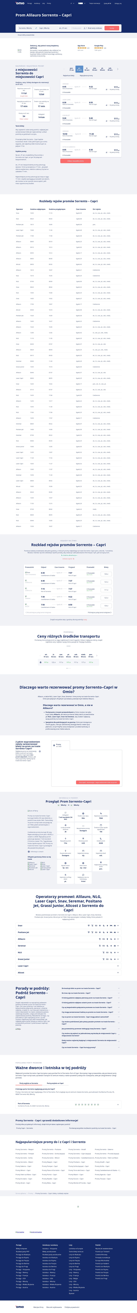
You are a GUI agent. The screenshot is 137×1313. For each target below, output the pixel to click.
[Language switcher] (82, 3)
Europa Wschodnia (102, 1261)
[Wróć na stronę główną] (21, 3)
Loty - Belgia (73, 1278)
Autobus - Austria (48, 1287)
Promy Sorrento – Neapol (24, 1149)
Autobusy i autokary (50, 1245)
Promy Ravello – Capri (49, 1179)
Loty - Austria (74, 1290)
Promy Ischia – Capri (102, 1166)
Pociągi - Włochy (22, 1281)
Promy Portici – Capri (49, 1175)
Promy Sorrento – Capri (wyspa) (79, 1154)
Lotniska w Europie (76, 1249)
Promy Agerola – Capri (103, 1175)
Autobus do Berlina (49, 1266)
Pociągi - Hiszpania (23, 1269)
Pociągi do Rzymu (22, 1258)
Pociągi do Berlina (22, 1263)
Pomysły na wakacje (102, 1258)
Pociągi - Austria (22, 1287)
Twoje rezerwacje (94, 3)
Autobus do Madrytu (50, 1258)
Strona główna (21, 1193)
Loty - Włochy (74, 1284)
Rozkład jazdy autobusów (51, 1255)
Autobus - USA (47, 1278)
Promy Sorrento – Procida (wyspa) (107, 1154)
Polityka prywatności (72, 1307)
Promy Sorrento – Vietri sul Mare (106, 1158)
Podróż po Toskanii (102, 1252)
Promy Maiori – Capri (75, 1175)
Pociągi (29, 3)
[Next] (117, 69)
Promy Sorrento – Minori (51, 1158)
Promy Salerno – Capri (23, 1166)
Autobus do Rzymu (49, 1261)
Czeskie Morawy (101, 1255)
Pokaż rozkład (24, 119)
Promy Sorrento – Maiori (24, 1162)
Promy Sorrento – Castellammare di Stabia (83, 1158)
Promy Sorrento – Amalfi (77, 1149)
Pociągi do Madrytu (23, 1255)
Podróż (98, 1245)
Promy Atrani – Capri (23, 1183)
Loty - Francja (74, 1275)
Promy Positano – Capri (76, 1162)
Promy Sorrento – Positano (51, 1149)
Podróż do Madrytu (102, 1266)
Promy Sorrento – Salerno (104, 1149)
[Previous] (40, 655)
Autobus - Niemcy (48, 1272)
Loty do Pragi (74, 1266)
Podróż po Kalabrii (102, 1263)
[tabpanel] (87, 768)
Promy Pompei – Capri (50, 1166)
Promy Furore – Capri (76, 1179)
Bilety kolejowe (21, 1249)
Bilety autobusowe (49, 1252)
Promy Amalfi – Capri (102, 1162)
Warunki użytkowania (54, 1307)
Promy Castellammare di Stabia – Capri (108, 1170)
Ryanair (71, 1293)
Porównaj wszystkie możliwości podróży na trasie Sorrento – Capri (92, 1128)
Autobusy (37, 3)
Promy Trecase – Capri (103, 1179)
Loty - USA (72, 1281)
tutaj (85, 619)
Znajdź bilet (24, 96)
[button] (64, 28)
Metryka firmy (38, 1307)
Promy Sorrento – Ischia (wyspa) (53, 1154)
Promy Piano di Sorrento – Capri (53, 1170)
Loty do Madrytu (75, 1255)
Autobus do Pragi (48, 1269)
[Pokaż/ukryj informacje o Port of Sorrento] (118, 1105)
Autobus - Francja (48, 1275)
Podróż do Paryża (101, 1272)
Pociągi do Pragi (22, 1266)
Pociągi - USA (21, 1278)
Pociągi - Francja (22, 1275)
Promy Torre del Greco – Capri (79, 1170)
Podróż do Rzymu (101, 1269)
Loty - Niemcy (74, 1272)
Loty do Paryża (74, 1261)
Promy (49, 3)
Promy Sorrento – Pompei (25, 1154)
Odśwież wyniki (67, 559)
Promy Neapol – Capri (49, 1162)
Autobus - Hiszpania (49, 1249)
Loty (43, 3)
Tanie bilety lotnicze (76, 1252)
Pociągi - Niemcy (22, 1272)
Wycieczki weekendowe (104, 1249)
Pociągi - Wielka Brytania (25, 1284)
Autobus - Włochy (48, 1281)
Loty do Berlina (74, 1263)
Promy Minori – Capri (23, 1170)
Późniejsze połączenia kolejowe (99, 612)
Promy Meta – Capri (49, 1183)
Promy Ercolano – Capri (24, 1179)
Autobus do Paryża (49, 1263)
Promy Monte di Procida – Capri (79, 1183)
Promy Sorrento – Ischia (24, 1158)
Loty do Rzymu (74, 1258)
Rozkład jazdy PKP (22, 1252)
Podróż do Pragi (101, 1278)
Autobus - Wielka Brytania (51, 1284)
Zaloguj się (118, 3)
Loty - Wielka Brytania (77, 1287)
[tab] (68, 75)
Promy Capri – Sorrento (24, 1128)
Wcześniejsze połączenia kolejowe (39, 612)
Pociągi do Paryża (22, 1261)
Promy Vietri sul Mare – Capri (26, 1175)
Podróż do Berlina (102, 1275)
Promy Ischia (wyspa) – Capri (78, 1166)
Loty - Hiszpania (75, 1269)
